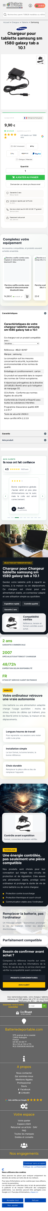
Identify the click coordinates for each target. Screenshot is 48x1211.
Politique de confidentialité (34, 1167)
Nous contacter (24, 1073)
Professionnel (24, 1082)
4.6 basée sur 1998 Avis (29, 136)
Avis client (24, 985)
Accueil (6, 22)
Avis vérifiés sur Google (17, 1100)
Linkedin (25, 1092)
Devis (24, 1086)
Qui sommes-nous (24, 1076)
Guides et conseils (24, 1137)
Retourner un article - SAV (24, 1127)
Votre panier (24, 1120)
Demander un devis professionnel (25, 184)
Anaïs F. (21, 508)
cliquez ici (34, 1192)
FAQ (24, 1130)
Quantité (24, 166)
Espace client (24, 1124)
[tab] (8, 517)
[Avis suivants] (42, 496)
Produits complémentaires (24, 978)
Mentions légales (24, 1079)
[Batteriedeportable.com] (15, 8)
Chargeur (15, 22)
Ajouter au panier (26, 177)
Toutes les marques (24, 1133)
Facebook (25, 1089)
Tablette (25, 22)
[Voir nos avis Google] (15, 469)
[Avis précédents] (5, 496)
